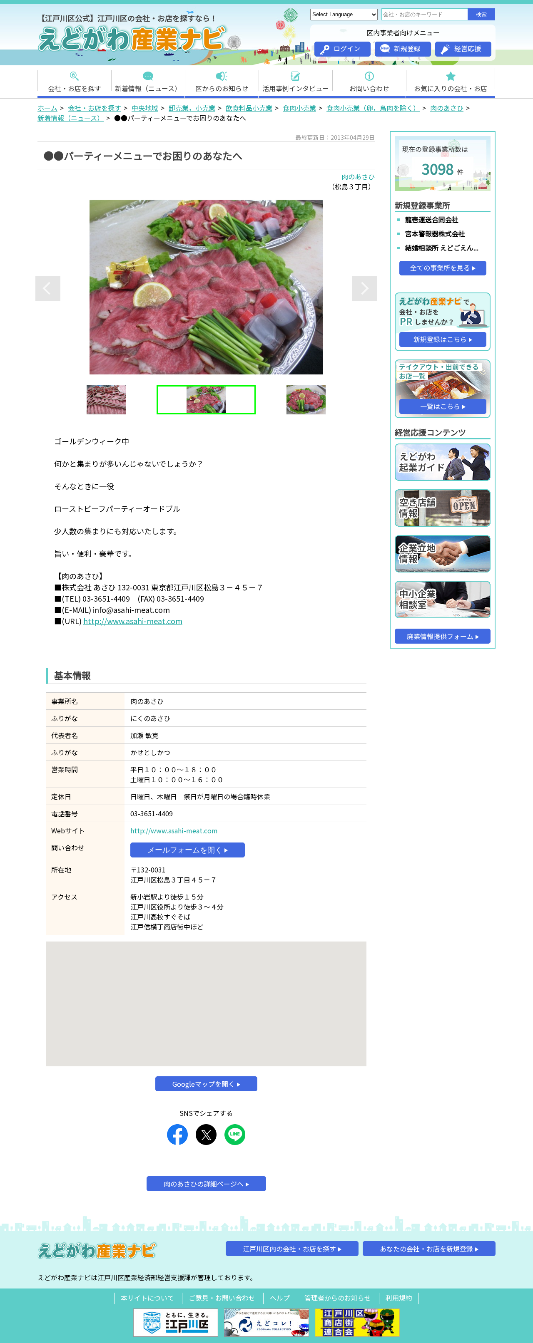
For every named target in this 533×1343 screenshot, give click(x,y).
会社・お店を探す (74, 88)
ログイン (347, 48)
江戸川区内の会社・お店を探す (289, 1249)
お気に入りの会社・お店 (450, 88)
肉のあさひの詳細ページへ (204, 1184)
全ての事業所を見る (440, 268)
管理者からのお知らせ (337, 1298)
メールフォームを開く (184, 850)
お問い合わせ (369, 88)
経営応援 (467, 48)
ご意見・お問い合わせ (222, 1298)
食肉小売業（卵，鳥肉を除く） (373, 108)
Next (364, 288)
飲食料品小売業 (249, 108)
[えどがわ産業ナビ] (133, 50)
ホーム (47, 108)
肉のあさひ (446, 108)
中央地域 (145, 108)
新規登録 (407, 48)
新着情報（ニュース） (148, 88)
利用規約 (399, 1298)
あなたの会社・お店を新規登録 (426, 1249)
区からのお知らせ (222, 88)
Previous (47, 288)
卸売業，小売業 (192, 108)
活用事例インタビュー (295, 88)
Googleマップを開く (203, 1084)
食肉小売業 (299, 108)
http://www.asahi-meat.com (132, 620)
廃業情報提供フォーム (440, 636)
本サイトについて (147, 1298)
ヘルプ (280, 1298)
